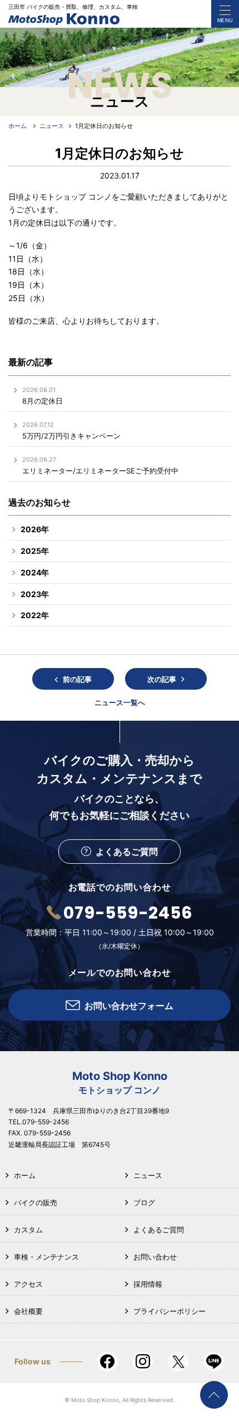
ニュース (147, 1175)
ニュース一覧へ (119, 702)
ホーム (25, 1175)
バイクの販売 (35, 1202)
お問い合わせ (155, 1256)
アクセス (28, 1284)
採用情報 (147, 1284)
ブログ (144, 1202)
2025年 (35, 550)
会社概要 (28, 1311)
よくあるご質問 (158, 1229)
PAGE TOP (214, 1395)
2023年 (35, 594)
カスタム (28, 1229)
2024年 (35, 572)
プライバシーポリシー (169, 1311)
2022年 (35, 615)
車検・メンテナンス (46, 1256)
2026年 (35, 529)
